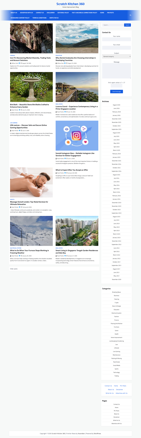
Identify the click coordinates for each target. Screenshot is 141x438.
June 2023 (117, 223)
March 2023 (116, 234)
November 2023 (116, 206)
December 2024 (116, 161)
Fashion (116, 316)
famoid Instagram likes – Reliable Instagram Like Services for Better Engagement (75, 154)
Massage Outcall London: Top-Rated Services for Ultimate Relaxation (29, 203)
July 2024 (116, 178)
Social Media (116, 365)
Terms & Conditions (39, 18)
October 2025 (116, 126)
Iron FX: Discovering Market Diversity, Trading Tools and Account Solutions (30, 59)
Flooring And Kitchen (116, 323)
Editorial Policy (63, 13)
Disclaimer (50, 13)
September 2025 (116, 129)
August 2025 (116, 133)
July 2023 (116, 220)
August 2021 (116, 269)
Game (116, 330)
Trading (117, 376)
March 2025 (116, 150)
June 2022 (117, 248)
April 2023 (117, 230)
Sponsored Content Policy (20, 18)
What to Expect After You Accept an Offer (72, 169)
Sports (116, 369)
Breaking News (116, 292)
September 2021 (116, 265)
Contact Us (40, 13)
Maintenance (116, 355)
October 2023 (116, 210)
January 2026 (116, 115)
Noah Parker (15, 110)
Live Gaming (13, 123)
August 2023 (116, 217)
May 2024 (117, 185)
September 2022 (116, 244)
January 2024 (116, 199)
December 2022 (116, 241)
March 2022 (116, 255)
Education (59, 55)
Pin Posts (110, 13)
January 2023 (116, 237)
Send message (116, 91)
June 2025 (117, 140)
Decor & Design (116, 306)
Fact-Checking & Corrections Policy (84, 13)
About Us (14, 13)
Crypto (116, 303)
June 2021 (117, 272)
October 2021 (116, 262)
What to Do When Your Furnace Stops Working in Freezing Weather (29, 251)
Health (12, 199)
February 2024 (116, 196)
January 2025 (116, 157)
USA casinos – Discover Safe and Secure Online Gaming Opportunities (28, 126)
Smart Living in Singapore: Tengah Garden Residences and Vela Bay (77, 251)
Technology (116, 372)
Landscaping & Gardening (116, 341)
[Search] (130, 15)
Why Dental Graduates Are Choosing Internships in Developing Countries (76, 59)
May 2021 (117, 276)
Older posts (13, 269)
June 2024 (117, 182)
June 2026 (117, 108)
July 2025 (116, 136)
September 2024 (116, 171)
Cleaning (116, 299)
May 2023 (117, 227)
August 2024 (116, 175)
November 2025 (116, 122)
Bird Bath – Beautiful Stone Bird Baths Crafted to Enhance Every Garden (29, 105)
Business (116, 295)
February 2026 (116, 112)
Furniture (116, 327)
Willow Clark (15, 63)
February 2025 (116, 154)
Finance (12, 55)
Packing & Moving (116, 358)
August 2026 (116, 105)
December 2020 (116, 279)
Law (116, 344)
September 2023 (116, 213)
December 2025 (116, 119)
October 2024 (116, 168)
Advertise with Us (26, 13)
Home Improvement (116, 337)
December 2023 (116, 203)
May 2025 (117, 143)
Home (102, 13)
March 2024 (116, 192)
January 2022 (116, 258)
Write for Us (54, 18)
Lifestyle (116, 348)
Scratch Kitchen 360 (70, 3)
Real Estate (59, 104)
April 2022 (117, 251)
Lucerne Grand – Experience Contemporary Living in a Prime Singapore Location (77, 107)
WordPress (97, 433)
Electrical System (15, 248)
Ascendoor (81, 433)
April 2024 (117, 189)
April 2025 (117, 147)
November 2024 (116, 164)
